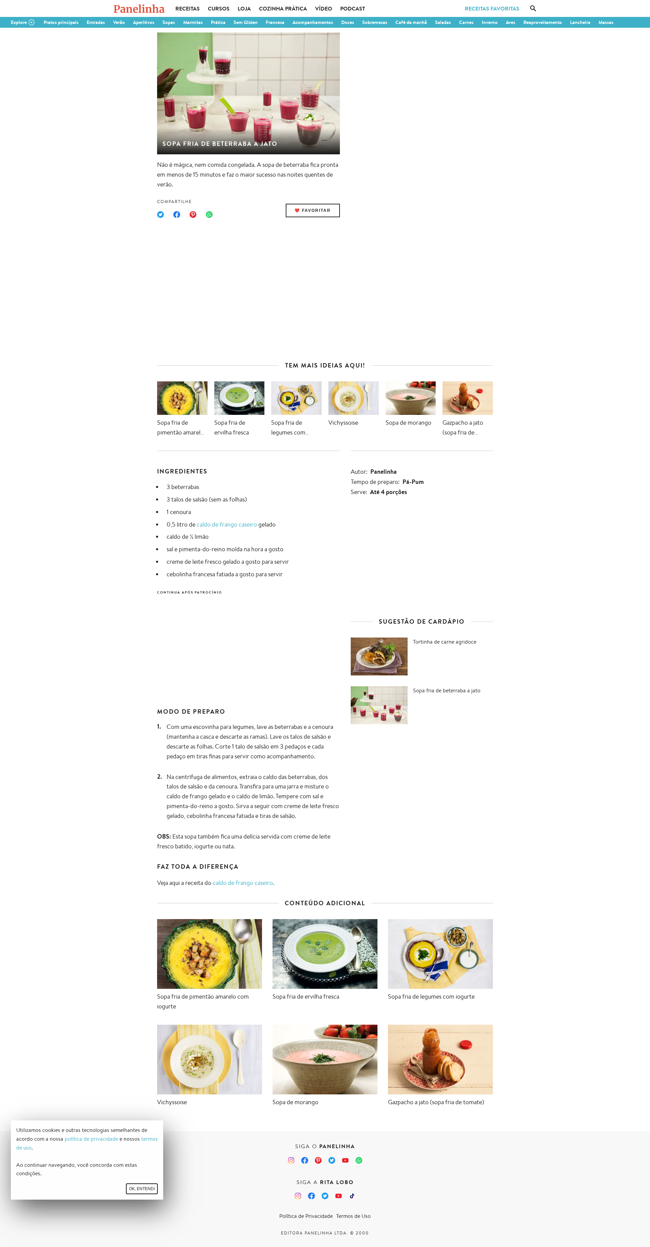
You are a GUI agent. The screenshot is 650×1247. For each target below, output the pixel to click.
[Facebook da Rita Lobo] (311, 1196)
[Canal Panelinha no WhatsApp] (359, 1160)
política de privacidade (91, 1138)
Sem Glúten (246, 22)
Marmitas (193, 22)
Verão (119, 22)
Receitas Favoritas (492, 8)
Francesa (275, 22)
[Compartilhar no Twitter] (160, 214)
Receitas (187, 8)
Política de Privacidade (306, 1216)
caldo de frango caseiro (227, 524)
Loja (244, 8)
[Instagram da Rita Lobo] (298, 1196)
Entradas (96, 22)
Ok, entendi (142, 1188)
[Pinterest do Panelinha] (318, 1160)
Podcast (352, 8)
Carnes (466, 22)
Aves (510, 22)
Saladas (443, 22)
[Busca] (533, 8)
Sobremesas (374, 22)
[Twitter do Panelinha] (332, 1160)
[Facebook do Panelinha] (304, 1160)
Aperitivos (143, 22)
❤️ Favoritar (313, 210)
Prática (218, 22)
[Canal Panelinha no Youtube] (345, 1160)
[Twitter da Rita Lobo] (325, 1196)
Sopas (168, 22)
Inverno (490, 22)
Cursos (219, 8)
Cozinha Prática (283, 8)
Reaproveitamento (542, 22)
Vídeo (323, 8)
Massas (606, 22)
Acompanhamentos (312, 22)
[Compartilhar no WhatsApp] (209, 214)
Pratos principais (61, 22)
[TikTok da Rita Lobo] (352, 1196)
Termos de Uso (353, 1216)
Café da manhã (411, 22)
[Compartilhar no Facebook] (177, 214)
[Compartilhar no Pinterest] (193, 214)
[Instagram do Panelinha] (291, 1160)
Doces (347, 22)
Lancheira (580, 22)
